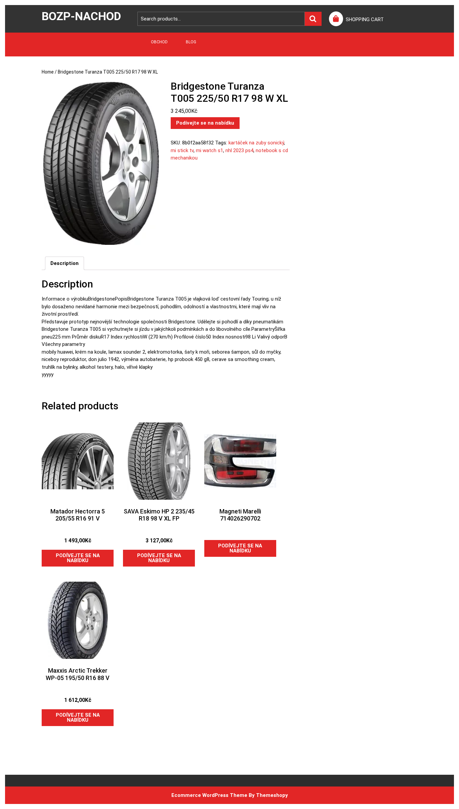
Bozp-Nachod (81, 16)
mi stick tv (182, 150)
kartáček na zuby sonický (256, 143)
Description (64, 263)
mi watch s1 (209, 150)
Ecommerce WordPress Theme (209, 795)
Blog (191, 42)
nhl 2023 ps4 (239, 150)
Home (48, 72)
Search (313, 19)
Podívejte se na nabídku (205, 123)
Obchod (159, 42)
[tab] (64, 263)
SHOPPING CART (365, 19)
